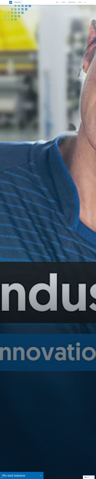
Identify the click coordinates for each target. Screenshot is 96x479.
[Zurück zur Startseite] (10, 2)
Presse (79, 2)
